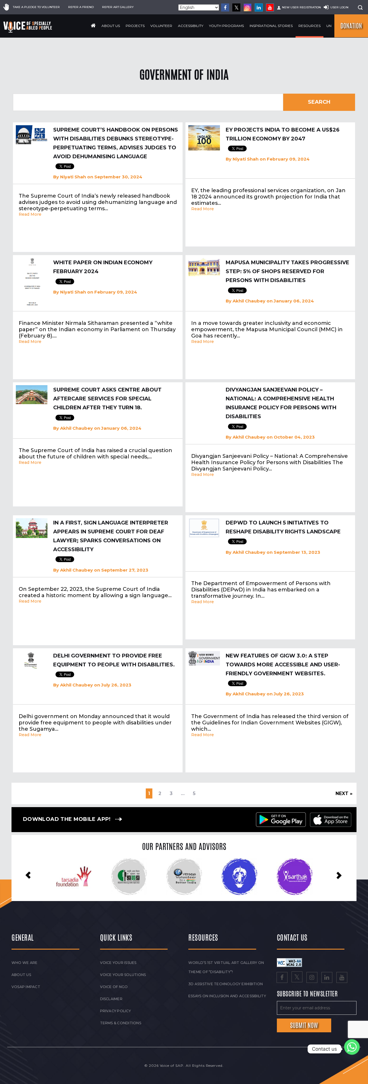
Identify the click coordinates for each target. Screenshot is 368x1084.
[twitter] (236, 7)
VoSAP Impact (26, 987)
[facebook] (225, 7)
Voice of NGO (114, 987)
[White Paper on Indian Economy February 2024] (31, 282)
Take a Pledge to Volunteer (36, 7)
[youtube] (270, 7)
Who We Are (24, 962)
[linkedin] (259, 7)
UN (328, 26)
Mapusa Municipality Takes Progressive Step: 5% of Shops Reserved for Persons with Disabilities (287, 271)
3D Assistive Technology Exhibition (225, 984)
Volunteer (161, 26)
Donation (351, 25)
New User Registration (301, 7)
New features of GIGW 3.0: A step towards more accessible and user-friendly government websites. (283, 665)
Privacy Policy (115, 1011)
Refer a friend (81, 7)
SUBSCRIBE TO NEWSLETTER (307, 994)
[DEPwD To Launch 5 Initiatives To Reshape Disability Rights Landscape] (204, 528)
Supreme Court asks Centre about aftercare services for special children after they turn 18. (107, 399)
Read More (30, 214)
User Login (339, 7)
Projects (135, 26)
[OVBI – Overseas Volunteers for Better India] (129, 876)
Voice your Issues (118, 962)
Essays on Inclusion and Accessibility (227, 996)
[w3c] (289, 962)
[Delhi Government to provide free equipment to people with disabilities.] (31, 660)
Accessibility (190, 26)
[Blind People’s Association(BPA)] (184, 876)
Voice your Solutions (123, 975)
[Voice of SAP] (28, 27)
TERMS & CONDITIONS (120, 1023)
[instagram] (247, 7)
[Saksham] (74, 876)
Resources (309, 26)
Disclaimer (111, 999)
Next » (344, 793)
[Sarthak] (239, 876)
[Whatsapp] (352, 1049)
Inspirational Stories (271, 26)
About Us (110, 26)
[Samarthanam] (295, 876)
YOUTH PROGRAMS (226, 26)
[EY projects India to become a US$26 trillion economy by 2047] (204, 138)
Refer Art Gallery (118, 7)
